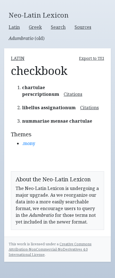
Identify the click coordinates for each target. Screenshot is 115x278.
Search (58, 27)
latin (18, 58)
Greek (35, 27)
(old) (26, 38)
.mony (28, 143)
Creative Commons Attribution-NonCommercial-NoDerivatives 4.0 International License (50, 249)
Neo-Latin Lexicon (39, 15)
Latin (14, 27)
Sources (83, 27)
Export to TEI (91, 58)
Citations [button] (73, 94)
